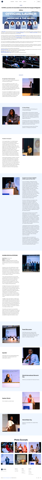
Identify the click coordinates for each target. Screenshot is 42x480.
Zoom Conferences (31, 474)
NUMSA (4, 469)
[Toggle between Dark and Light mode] (34, 1)
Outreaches (30, 473)
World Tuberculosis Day (4, 49)
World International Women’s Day (6, 52)
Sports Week (16, 471)
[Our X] (37, 478)
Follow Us (38, 1)
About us (16, 1)
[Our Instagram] (38, 478)
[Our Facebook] (40, 478)
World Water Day (3, 51)
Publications (12, 1)
